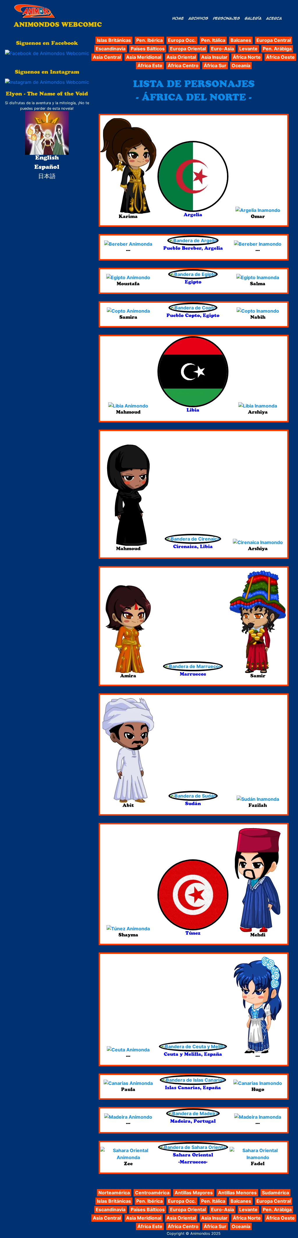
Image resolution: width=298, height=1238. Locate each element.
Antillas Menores (237, 1193)
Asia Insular (214, 57)
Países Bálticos (148, 49)
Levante (248, 49)
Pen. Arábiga (277, 49)
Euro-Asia (222, 49)
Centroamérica (152, 1193)
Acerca (274, 18)
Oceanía (241, 65)
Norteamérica (114, 1193)
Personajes (226, 18)
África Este (149, 65)
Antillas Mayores (194, 1193)
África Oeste (280, 57)
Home (178, 18)
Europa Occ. (182, 40)
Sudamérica (275, 1193)
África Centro (183, 65)
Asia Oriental (181, 57)
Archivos (198, 18)
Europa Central (273, 40)
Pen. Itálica (213, 40)
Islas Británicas (114, 40)
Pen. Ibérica (149, 40)
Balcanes (240, 40)
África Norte (247, 57)
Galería (253, 18)
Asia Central (107, 57)
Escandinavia (110, 49)
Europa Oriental (188, 49)
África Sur (215, 65)
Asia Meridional (143, 57)
